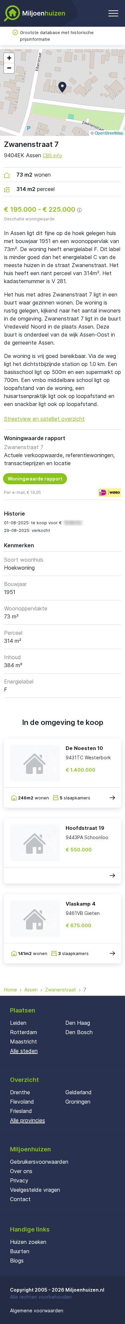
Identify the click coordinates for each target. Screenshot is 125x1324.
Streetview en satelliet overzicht (44, 418)
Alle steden (24, 1051)
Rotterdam (23, 1032)
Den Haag (77, 1022)
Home (10, 989)
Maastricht (23, 1041)
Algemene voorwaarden (36, 1310)
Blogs (17, 1260)
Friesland (21, 1111)
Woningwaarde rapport (35, 479)
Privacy (19, 1180)
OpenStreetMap (109, 133)
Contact (20, 1199)
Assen (31, 989)
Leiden (18, 1022)
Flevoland (22, 1101)
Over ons (21, 1171)
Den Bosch (79, 1032)
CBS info (52, 155)
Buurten (19, 1251)
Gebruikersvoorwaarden (39, 1161)
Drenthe (20, 1092)
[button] (62, 87)
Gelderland (78, 1092)
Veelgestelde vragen (35, 1189)
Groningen (77, 1101)
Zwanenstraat (60, 989)
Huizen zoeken (28, 1242)
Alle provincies (27, 1120)
